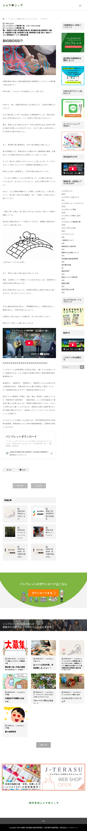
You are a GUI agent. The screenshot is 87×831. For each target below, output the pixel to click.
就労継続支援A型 (24, 30)
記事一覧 (43, 745)
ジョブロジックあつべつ (70, 197)
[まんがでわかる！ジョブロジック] (73, 317)
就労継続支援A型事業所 (39, 30)
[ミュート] (79, 173)
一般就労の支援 (11, 30)
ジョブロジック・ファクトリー (73, 203)
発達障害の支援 (10, 33)
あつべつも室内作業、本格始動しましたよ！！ (43, 666)
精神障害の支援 (34, 33)
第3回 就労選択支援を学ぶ (21, 554)
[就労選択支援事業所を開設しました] (73, 75)
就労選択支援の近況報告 (50, 516)
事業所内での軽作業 (69, 246)
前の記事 (20, 486)
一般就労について (68, 240)
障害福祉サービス (13, 35)
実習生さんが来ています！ (21, 516)
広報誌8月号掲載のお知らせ (14, 699)
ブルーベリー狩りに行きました (43, 702)
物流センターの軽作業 (69, 277)
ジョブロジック (67, 191)
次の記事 (38, 486)
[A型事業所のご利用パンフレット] (73, 42)
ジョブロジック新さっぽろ (71, 216)
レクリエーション (68, 234)
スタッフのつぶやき (33, 26)
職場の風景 (65, 283)
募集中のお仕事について (70, 252)
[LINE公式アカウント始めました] (73, 108)
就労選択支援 (66, 265)
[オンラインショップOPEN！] (73, 141)
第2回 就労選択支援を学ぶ (50, 554)
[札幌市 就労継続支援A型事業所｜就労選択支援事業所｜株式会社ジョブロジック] (13, 5)
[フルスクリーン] (82, 173)
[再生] (64, 173)
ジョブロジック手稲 (69, 209)
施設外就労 (65, 271)
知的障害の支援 (22, 33)
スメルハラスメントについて (21, 535)
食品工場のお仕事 (68, 289)
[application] (73, 169)
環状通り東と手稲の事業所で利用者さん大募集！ (15, 668)
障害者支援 (24, 35)
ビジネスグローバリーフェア (72, 699)
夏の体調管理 (11, 732)
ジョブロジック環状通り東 (15, 26)
